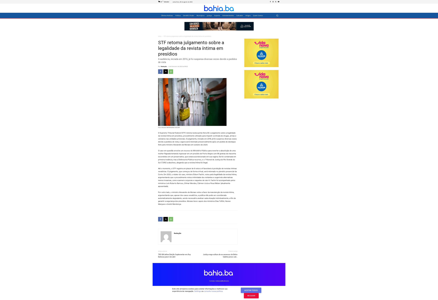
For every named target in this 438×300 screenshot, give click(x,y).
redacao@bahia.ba (222, 281)
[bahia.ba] (219, 8)
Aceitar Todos (251, 290)
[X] (275, 1)
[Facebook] (270, 1)
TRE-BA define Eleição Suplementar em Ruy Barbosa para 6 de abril (174, 255)
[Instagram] (273, 1)
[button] (277, 15)
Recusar (251, 296)
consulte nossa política (213, 291)
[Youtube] (278, 1)
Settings (197, 291)
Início (160, 36)
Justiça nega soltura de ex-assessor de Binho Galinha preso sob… (220, 255)
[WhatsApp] (171, 71)
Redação (164, 66)
